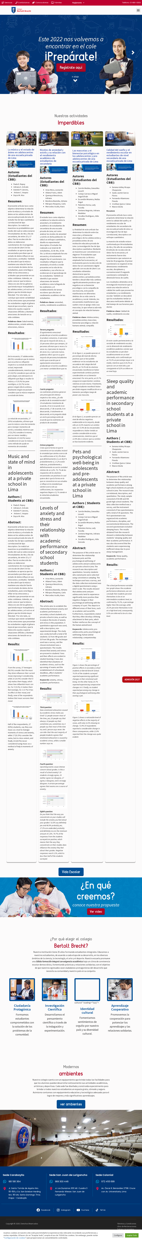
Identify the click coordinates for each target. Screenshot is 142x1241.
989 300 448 (62, 1181)
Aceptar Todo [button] (132, 1235)
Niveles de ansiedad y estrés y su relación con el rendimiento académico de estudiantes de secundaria (52, 156)
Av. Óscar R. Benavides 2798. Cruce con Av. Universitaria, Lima (118, 1190)
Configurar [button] (118, 1235)
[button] (138, 10)
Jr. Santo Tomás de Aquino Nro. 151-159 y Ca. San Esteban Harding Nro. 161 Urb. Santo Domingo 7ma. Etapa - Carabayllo (25, 1193)
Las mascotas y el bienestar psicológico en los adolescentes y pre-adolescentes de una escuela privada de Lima (86, 156)
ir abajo (75, 76)
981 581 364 (15, 1181)
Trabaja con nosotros (125, 1229)
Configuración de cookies (15, 1238)
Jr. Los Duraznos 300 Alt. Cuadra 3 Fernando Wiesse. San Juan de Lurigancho (71, 1191)
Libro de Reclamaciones (126, 1226)
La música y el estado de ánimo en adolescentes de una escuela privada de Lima (21, 153)
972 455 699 (108, 1181)
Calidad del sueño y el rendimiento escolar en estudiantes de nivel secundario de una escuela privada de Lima (119, 155)
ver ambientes (71, 1104)
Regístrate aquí (71, 67)
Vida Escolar (71, 871)
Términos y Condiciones (126, 1223)
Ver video (96, 911)
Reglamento (77, 3)
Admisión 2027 (132, 679)
